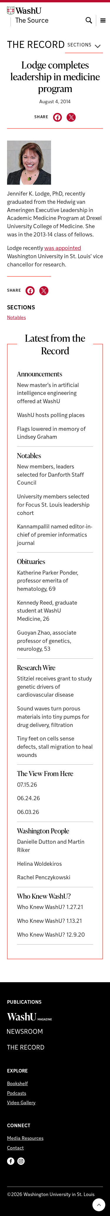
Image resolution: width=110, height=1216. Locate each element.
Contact (15, 1148)
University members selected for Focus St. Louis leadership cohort (53, 505)
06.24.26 (28, 799)
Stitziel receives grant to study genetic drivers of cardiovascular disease (54, 687)
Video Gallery (21, 1103)
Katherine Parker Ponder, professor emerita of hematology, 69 (47, 581)
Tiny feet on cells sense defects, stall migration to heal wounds (55, 747)
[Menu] (103, 15)
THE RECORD (36, 45)
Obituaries (31, 561)
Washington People (43, 830)
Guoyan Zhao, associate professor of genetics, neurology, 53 (46, 641)
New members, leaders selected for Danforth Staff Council (50, 475)
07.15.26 (27, 785)
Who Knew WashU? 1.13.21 (49, 921)
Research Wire (36, 667)
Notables (16, 318)
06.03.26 (28, 812)
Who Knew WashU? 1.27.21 (50, 907)
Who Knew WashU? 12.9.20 (51, 935)
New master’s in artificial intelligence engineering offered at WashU (48, 394)
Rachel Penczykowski (43, 878)
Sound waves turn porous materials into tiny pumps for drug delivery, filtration (53, 717)
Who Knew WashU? (44, 896)
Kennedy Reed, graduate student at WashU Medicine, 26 (47, 611)
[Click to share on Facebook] (57, 117)
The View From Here (45, 773)
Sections (79, 45)
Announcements (39, 373)
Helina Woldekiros (39, 864)
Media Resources (25, 1138)
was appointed (62, 248)
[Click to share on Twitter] (71, 117)
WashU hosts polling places (51, 415)
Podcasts (16, 1093)
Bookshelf (17, 1084)
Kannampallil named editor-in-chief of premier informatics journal (54, 535)
